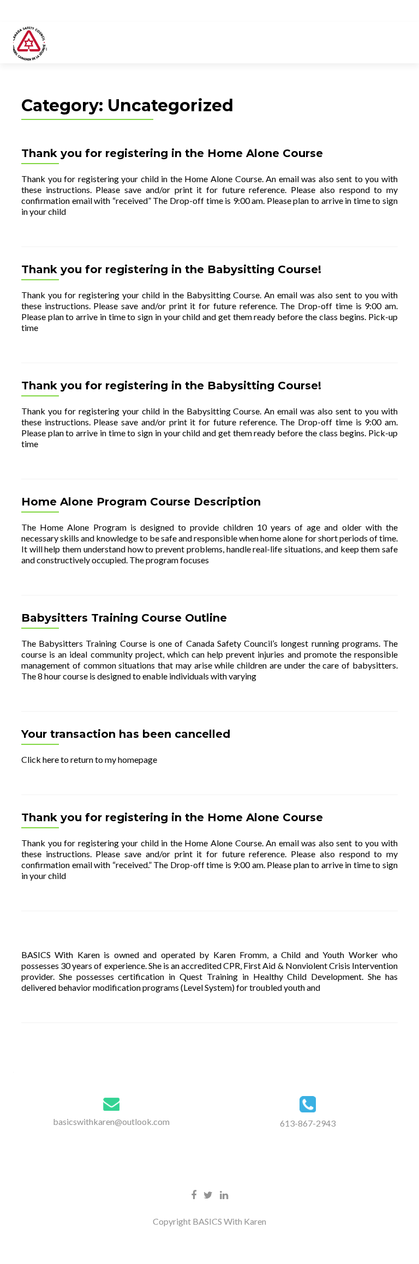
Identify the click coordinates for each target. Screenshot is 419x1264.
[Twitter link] (208, 1194)
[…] (72, 211)
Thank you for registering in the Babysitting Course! (171, 269)
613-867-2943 (308, 1123)
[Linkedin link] (224, 1194)
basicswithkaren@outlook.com (111, 1121)
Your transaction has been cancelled (125, 734)
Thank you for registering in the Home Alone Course (172, 153)
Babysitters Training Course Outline (124, 617)
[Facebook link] (193, 1194)
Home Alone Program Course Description (141, 501)
